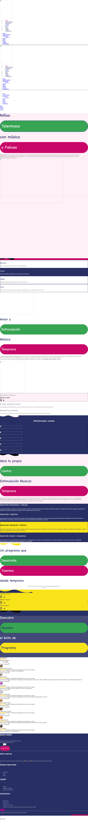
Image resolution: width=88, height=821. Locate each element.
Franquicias (8, 23)
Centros (7, 24)
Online (6, 28)
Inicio (6, 20)
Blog (6, 27)
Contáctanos (8, 31)
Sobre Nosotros (9, 22)
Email (1, 744)
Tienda (7, 29)
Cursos (7, 25)
